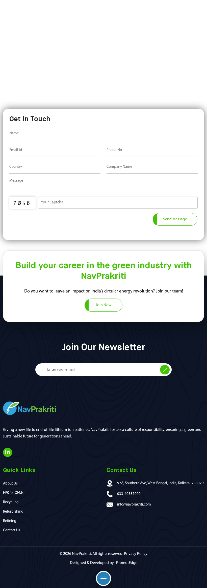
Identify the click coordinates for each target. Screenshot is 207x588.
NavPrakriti (81, 554)
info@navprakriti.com (134, 505)
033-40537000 (129, 494)
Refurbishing (13, 512)
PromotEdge (126, 563)
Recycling (10, 502)
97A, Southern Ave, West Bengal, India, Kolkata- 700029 (160, 483)
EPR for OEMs (13, 493)
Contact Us (11, 530)
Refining (9, 521)
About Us (10, 484)
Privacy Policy (135, 554)
